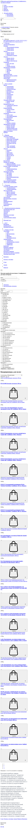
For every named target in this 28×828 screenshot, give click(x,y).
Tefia (5, 308)
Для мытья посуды (8, 248)
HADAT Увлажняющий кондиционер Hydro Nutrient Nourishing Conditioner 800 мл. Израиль (13, 510)
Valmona (6, 311)
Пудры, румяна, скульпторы (11, 166)
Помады (9, 156)
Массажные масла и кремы (10, 75)
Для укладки (7, 197)
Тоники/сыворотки (11, 189)
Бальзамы (9, 150)
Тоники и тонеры (11, 123)
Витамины (6, 224)
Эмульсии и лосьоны (12, 129)
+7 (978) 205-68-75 (5, 27)
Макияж (7, 135)
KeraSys (6, 303)
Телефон (3, 279)
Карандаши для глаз (12, 140)
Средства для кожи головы (10, 186)
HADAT (6, 318)
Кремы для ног (10, 52)
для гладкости (7, 336)
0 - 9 (15, 40)
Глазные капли (7, 225)
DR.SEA (6, 294)
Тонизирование (7, 119)
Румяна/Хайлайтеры (12, 169)
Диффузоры (10, 244)
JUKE (5, 302)
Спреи (8, 73)
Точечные (9, 97)
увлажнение (7, 345)
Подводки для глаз (11, 143)
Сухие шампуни (8, 204)
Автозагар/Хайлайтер (9, 44)
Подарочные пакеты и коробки (11, 252)
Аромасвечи (10, 240)
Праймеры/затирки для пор (13, 164)
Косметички (7, 160)
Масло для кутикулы (12, 60)
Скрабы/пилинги (11, 187)
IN (1, 826)
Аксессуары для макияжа (10, 182)
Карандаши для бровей (12, 139)
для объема (7, 337)
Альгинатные (10, 86)
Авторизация (10, 15)
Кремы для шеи (10, 127)
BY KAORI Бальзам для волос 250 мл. (11, 383)
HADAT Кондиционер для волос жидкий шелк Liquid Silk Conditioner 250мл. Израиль (13, 434)
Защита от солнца (8, 131)
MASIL (6, 306)
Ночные (9, 93)
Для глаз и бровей (8, 136)
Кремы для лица (11, 125)
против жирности (9, 342)
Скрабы (9, 110)
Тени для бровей (11, 146)
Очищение (6, 62)
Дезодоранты (7, 77)
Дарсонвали (7, 210)
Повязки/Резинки (8, 201)
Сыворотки (7, 325)
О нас (5, 5)
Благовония (10, 243)
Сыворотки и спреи (12, 194)
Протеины (7, 359)
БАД (6, 223)
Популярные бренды (9, 40)
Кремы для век (10, 101)
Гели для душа (10, 63)
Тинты (8, 159)
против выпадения (9, 340)
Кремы (8, 69)
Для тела (7, 43)
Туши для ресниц (11, 147)
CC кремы (9, 174)
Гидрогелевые (10, 87)
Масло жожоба (8, 355)
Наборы (6, 132)
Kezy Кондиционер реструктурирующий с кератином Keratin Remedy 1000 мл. (12, 561)
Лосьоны (9, 70)
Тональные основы (11, 179)
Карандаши (9, 152)
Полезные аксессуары (9, 254)
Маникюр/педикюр (11, 79)
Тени (8, 144)
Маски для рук (10, 59)
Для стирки (6, 231)
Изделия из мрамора (9, 251)
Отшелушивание (8, 108)
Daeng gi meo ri (7, 299)
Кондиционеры (10, 233)
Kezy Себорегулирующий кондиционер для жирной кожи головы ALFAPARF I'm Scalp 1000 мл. (14, 588)
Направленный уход (9, 104)
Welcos (5, 312)
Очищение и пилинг (12, 55)
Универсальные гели (12, 128)
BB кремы (9, 173)
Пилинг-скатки (10, 109)
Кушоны (9, 178)
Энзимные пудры (11, 112)
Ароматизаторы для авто (13, 242)
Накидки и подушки (9, 215)
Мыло (8, 64)
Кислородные (10, 92)
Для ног (6, 51)
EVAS (5, 296)
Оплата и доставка (8, 6)
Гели (8, 232)
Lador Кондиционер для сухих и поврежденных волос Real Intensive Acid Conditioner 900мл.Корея (14, 665)
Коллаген (6, 353)
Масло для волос (11, 193)
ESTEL (6, 317)
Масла (8, 71)
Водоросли (7, 350)
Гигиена (6, 46)
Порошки (9, 236)
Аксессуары (7, 78)
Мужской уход (7, 220)
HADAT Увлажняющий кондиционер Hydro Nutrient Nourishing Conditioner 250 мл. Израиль (13, 485)
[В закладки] (1, 412)
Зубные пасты (10, 48)
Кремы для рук (10, 58)
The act (6, 309)
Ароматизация (7, 239)
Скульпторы (10, 170)
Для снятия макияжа (12, 116)
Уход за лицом (8, 83)
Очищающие (10, 94)
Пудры (8, 167)
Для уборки (6, 250)
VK (3, 826)
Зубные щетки (10, 50)
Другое (6, 314)
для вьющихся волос (9, 334)
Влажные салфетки (8, 247)
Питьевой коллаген (8, 227)
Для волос (7, 185)
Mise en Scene (7, 297)
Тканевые (9, 96)
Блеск (8, 151)
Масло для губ (10, 155)
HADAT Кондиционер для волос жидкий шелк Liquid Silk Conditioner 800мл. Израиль (13, 459)
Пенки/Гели (10, 117)
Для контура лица (11, 89)
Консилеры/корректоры (13, 177)
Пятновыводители (11, 237)
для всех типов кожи (9, 330)
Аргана (6, 349)
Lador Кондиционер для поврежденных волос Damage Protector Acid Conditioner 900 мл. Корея (14, 640)
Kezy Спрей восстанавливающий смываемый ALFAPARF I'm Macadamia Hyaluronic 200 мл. (13, 614)
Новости (6, 9)
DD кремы (9, 175)
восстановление (8, 333)
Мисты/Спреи (10, 120)
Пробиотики (7, 358)
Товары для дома (9, 229)
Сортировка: (4, 375)
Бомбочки (6, 246)
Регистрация (10, 14)
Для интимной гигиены (13, 47)
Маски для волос (11, 192)
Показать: (3, 376)
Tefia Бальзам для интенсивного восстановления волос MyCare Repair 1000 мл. (14, 719)
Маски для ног (10, 54)
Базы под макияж (11, 163)
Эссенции (9, 106)
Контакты (6, 10)
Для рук (6, 56)
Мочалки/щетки (11, 81)
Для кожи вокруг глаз (9, 100)
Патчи (8, 102)
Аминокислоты (8, 347)
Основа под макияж (9, 162)
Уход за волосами (8, 190)
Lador (5, 320)
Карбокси (9, 90)
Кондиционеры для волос (10, 198)
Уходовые (9, 98)
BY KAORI (7, 315)
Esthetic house (7, 300)
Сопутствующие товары (10, 217)
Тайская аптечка (8, 74)
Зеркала (6, 213)
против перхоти (8, 343)
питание (6, 356)
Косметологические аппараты (12, 208)
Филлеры (9, 196)
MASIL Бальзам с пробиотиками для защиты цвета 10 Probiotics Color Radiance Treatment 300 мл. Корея (14, 693)
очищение (7, 339)
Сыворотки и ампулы (12, 105)
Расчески (6, 202)
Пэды (8, 121)
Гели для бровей (11, 137)
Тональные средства (9, 171)
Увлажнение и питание (9, 67)
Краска (5, 200)
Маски (5, 85)
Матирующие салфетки (10, 181)
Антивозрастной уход (9, 209)
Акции (5, 7)
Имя (2, 277)
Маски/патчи (10, 154)
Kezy (5, 305)
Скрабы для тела (11, 66)
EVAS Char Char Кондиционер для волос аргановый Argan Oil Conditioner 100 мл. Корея (13, 408)
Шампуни (6, 205)
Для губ (6, 148)
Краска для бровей (11, 142)
